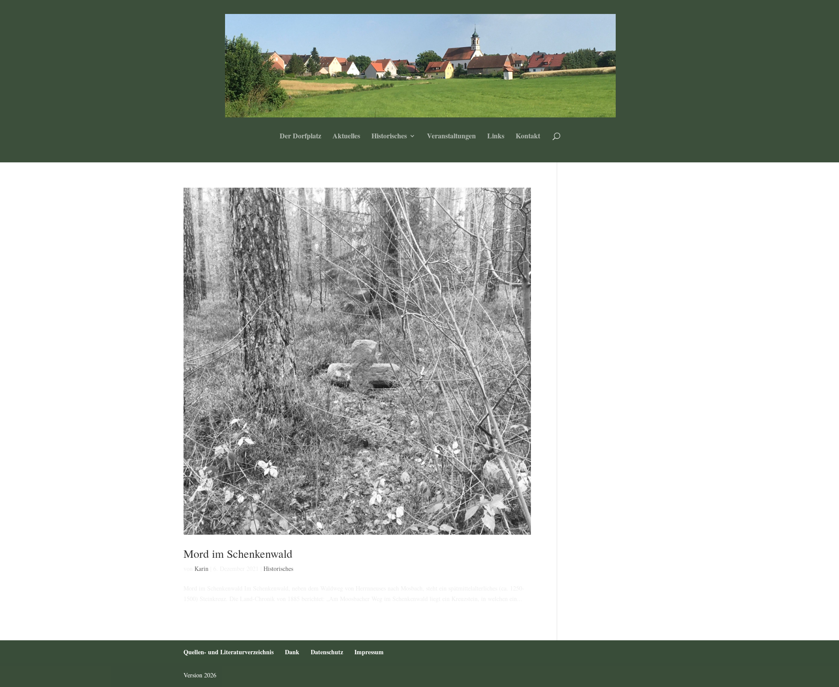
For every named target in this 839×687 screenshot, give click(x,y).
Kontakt (528, 137)
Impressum (369, 651)
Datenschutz (327, 651)
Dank (292, 651)
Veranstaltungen (451, 137)
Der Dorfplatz (300, 137)
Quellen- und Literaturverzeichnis (229, 651)
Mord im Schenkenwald (238, 553)
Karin (201, 568)
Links (495, 137)
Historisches (389, 137)
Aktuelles (346, 137)
